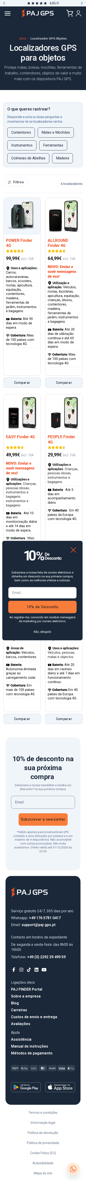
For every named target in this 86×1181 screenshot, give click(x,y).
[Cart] (69, 13)
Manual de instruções (29, 1046)
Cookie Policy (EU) (43, 1153)
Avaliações (20, 1024)
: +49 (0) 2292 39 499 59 (38, 957)
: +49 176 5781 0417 (36, 918)
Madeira (62, 158)
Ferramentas (53, 145)
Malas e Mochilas (56, 132)
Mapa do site (43, 1173)
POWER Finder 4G (19, 243)
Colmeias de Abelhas (28, 158)
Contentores (21, 132)
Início (22, 38)
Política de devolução (43, 1133)
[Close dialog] (73, 550)
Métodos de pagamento (32, 1053)
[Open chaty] (73, 1169)
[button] (4, 3)
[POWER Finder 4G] (22, 216)
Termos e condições (43, 1112)
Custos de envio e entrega (34, 1017)
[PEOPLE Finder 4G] (63, 412)
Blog (15, 1003)
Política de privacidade (43, 1143)
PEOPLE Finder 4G (61, 439)
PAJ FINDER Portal (26, 989)
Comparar (22, 382)
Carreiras (19, 1010)
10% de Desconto (42, 607)
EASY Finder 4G (20, 437)
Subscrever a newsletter (43, 819)
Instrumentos (22, 145)
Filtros (18, 182)
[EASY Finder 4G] (22, 412)
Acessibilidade (43, 1163)
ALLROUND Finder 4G (58, 243)
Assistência (21, 1039)
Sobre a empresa (26, 996)
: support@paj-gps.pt (33, 925)
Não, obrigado (42, 631)
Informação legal (43, 1122)
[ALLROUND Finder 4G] (63, 216)
